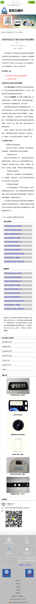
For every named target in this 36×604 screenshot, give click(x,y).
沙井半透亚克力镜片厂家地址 (13, 273)
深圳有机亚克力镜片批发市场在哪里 (16, 75)
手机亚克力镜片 (6, 360)
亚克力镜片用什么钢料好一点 (13, 289)
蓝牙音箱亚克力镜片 (7, 342)
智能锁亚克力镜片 (6, 346)
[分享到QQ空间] (5, 558)
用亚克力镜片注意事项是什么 (13, 297)
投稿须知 (18, 593)
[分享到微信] (10, 558)
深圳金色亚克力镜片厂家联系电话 (14, 309)
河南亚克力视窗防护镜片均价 (13, 281)
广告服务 (18, 590)
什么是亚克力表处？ (12, 79)
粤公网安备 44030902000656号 (19, 602)
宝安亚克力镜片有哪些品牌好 (13, 277)
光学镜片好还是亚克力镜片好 (15, 217)
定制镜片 (4, 369)
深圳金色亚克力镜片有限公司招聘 (14, 301)
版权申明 (18, 587)
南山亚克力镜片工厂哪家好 (12, 305)
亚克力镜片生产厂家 (12, 32)
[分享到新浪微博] (7, 558)
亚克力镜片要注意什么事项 (12, 285)
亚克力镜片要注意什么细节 (12, 293)
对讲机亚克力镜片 (6, 365)
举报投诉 (18, 580)
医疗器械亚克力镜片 (7, 351)
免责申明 (18, 583)
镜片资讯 (20, 32)
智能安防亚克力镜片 (7, 355)
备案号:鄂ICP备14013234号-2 (18, 599)
